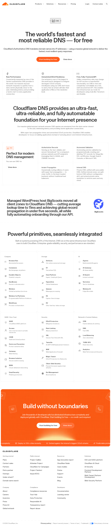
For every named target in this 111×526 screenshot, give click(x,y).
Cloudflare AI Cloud (92, 463)
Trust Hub (33, 495)
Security (44, 317)
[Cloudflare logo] (13, 4)
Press (5, 501)
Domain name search (11, 481)
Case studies (62, 467)
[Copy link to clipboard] (98, 120)
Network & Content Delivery (87, 317)
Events (60, 477)
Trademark (84, 523)
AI (79, 256)
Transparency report (37, 505)
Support (60, 474)
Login (87, 4)
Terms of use (74, 523)
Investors (6, 498)
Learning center (63, 495)
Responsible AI (35, 501)
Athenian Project (36, 463)
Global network (8, 508)
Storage (44, 256)
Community (61, 498)
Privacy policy (46, 523)
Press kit (6, 505)
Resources (62, 4)
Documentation (63, 491)
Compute (7, 256)
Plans (5, 460)
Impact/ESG (34, 474)
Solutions (50, 4)
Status (59, 470)
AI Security (89, 467)
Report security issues (60, 523)
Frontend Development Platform (93, 471)
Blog (59, 481)
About (5, 491)
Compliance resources (38, 491)
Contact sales (98, 4)
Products (38, 4)
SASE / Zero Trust (11, 317)
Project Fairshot (36, 470)
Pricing (73, 4)
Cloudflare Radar (63, 463)
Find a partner (8, 470)
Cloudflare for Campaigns (39, 467)
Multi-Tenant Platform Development (93, 476)
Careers (6, 495)
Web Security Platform (93, 481)
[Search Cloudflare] (107, 4)
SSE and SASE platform (94, 460)
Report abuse (35, 508)
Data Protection (36, 498)
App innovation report (65, 460)
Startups (6, 474)
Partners (6, 467)
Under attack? (8, 477)
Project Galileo (35, 460)
